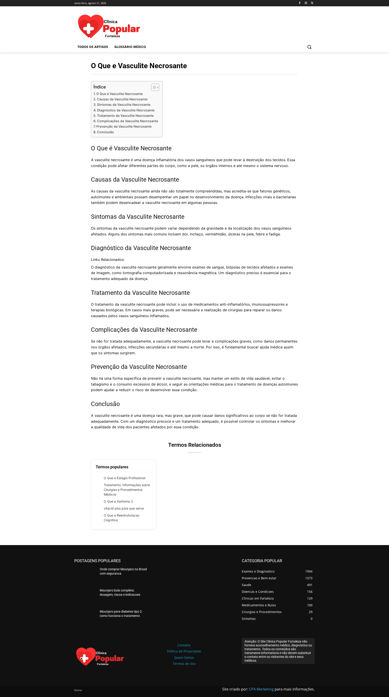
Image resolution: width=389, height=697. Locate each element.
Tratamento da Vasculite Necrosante (125, 115)
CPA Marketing (261, 689)
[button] (309, 46)
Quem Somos (184, 657)
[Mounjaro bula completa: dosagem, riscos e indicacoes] (85, 597)
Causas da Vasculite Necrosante (122, 99)
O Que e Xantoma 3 (118, 501)
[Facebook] (299, 3)
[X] (312, 3)
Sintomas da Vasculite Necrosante (123, 104)
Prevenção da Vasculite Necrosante (124, 126)
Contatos (184, 645)
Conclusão (105, 132)
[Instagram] (305, 3)
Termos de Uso (184, 663)
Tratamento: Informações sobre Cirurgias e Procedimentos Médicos (127, 489)
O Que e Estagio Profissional (124, 478)
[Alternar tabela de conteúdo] (153, 87)
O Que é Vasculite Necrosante (119, 94)
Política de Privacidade (184, 651)
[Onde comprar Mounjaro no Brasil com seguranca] (85, 575)
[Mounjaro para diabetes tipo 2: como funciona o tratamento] (85, 618)
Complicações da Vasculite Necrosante (127, 121)
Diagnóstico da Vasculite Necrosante (125, 110)
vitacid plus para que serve (124, 508)
